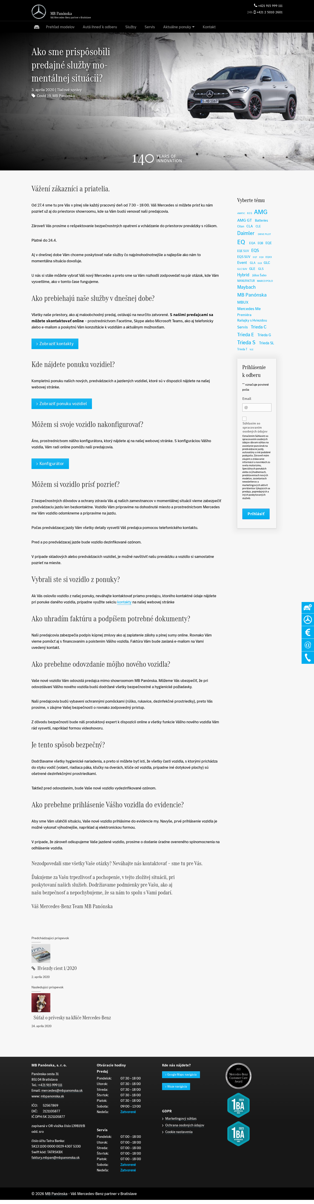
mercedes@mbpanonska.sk (62, 1090)
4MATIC (241, 213)
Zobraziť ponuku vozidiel (63, 404)
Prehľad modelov (60, 27)
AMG (260, 211)
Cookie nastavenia (179, 1131)
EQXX (268, 257)
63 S (249, 213)
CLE (258, 226)
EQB (260, 243)
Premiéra (244, 314)
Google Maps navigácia (182, 1075)
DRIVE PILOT (264, 234)
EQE (268, 242)
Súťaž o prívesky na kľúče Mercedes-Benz (72, 1017)
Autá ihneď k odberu (100, 27)
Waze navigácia (177, 1086)
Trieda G (264, 335)
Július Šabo (259, 275)
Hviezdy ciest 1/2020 (57, 968)
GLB (260, 263)
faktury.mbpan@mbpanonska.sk (55, 1157)
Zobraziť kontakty (57, 344)
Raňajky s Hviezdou (252, 320)
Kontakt (209, 27)
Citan (240, 226)
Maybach (246, 287)
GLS (261, 269)
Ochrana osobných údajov (184, 1125)
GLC (267, 262)
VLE (252, 349)
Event (242, 262)
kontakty (124, 602)
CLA (249, 226)
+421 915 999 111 (270, 6)
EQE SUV (243, 251)
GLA (252, 263)
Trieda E (245, 334)
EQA (252, 243)
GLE (252, 268)
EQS (255, 250)
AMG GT (244, 220)
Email (246, 398)
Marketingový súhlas (181, 1118)
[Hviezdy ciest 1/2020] (126, 953)
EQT (255, 257)
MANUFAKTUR (246, 281)
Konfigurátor (52, 464)
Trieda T (242, 349)
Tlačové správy (69, 90)
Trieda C (258, 327)
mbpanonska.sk (52, 1096)
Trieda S (246, 342)
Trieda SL (266, 343)
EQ (241, 242)
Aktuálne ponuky (177, 27)
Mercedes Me (249, 308)
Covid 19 (44, 96)
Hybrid (243, 275)
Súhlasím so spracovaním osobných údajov (255, 427)
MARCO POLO (265, 281)
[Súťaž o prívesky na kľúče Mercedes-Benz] (126, 1002)
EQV (261, 257)
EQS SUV (243, 256)
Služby (130, 27)
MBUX (242, 302)
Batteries (261, 220)
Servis (150, 27)
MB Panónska (63, 96)
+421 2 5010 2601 (270, 12)
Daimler (245, 233)
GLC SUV (242, 269)
